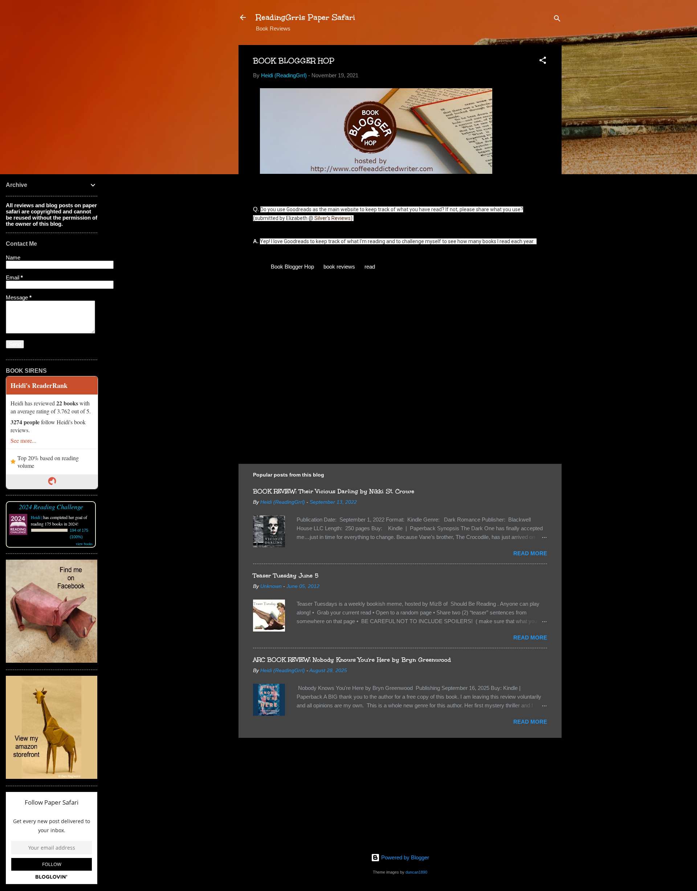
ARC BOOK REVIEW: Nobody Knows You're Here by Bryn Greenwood (352, 659)
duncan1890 (416, 872)
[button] (542, 61)
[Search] (557, 20)
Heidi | (36, 517)
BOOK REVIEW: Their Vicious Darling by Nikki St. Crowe (333, 491)
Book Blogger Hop (292, 266)
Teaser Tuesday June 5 (285, 575)
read (369, 266)
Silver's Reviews (332, 218)
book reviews (339, 266)
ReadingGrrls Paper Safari (305, 17)
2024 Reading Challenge (51, 506)
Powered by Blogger (404, 857)
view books (84, 543)
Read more (530, 553)
